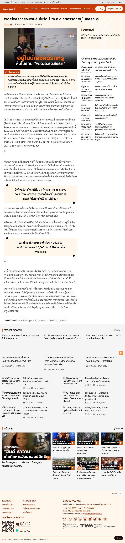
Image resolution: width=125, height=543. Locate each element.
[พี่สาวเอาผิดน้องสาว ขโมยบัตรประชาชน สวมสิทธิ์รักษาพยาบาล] (20, 344)
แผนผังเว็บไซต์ (6, 501)
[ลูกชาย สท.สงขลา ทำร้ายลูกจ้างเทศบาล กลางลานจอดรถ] (87, 88)
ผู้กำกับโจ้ (63, 320)
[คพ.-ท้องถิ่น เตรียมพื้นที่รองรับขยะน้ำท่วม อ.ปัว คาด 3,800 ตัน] (87, 69)
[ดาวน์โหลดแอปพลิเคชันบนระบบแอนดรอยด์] (23, 530)
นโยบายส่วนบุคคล (8, 508)
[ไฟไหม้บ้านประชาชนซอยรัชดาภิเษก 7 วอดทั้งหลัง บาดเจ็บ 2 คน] (11, 382)
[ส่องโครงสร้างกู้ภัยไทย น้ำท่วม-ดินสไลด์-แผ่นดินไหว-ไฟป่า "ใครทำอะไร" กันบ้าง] (87, 107)
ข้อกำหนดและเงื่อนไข (29, 501)
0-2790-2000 (71, 508)
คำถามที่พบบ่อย (7, 504)
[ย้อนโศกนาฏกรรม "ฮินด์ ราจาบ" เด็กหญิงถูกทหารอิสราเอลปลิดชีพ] (26, 446)
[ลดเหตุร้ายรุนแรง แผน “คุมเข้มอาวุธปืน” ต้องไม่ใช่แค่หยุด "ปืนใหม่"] (11, 396)
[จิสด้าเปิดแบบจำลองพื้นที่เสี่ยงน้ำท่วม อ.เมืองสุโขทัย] (87, 117)
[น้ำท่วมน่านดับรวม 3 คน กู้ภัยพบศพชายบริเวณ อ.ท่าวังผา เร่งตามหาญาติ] (87, 136)
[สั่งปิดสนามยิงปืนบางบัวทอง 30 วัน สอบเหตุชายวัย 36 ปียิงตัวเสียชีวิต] (11, 411)
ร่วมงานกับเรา (6, 512)
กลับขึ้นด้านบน (115, 494)
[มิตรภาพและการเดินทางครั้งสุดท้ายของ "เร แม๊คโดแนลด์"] (112, 439)
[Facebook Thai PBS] (64, 519)
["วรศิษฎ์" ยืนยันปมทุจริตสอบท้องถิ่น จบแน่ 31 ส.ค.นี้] (73, 411)
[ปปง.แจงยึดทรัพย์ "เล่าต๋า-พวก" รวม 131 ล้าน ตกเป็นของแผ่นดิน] (73, 382)
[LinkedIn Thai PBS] (105, 519)
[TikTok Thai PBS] (95, 519)
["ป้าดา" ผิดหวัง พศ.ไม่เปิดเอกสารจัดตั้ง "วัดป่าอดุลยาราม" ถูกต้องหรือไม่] (101, 45)
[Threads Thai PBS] (80, 519)
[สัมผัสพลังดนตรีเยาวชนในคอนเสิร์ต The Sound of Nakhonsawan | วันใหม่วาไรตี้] (88, 463)
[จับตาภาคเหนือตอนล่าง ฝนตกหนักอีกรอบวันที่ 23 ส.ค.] (63, 463)
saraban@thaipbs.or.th (93, 513)
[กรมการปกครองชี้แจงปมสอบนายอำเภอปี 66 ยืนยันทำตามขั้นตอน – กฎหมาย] (87, 78)
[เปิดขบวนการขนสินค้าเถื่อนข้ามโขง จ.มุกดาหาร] (88, 439)
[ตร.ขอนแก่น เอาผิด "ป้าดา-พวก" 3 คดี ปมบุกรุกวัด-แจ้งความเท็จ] (104, 344)
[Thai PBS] (9, 8)
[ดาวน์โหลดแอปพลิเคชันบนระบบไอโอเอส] (23, 523)
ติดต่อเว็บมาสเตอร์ (29, 504)
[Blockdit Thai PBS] (100, 519)
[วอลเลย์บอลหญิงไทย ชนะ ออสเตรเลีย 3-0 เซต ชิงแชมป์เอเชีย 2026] (87, 97)
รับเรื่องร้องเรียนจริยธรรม (31, 508)
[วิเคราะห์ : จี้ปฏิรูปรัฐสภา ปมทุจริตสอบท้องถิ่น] (63, 439)
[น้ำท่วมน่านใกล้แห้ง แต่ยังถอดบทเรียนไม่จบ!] (112, 463)
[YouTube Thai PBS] (90, 519)
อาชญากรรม (8, 24)
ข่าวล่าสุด (42, 320)
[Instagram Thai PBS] (75, 519)
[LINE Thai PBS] (85, 519)
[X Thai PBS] (70, 519)
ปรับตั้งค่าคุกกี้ (27, 512)
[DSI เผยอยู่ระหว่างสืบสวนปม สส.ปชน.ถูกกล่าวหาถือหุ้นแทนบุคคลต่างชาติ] (73, 396)
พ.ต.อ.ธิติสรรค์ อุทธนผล (26, 320)
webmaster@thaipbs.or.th (81, 511)
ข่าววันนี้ (52, 320)
